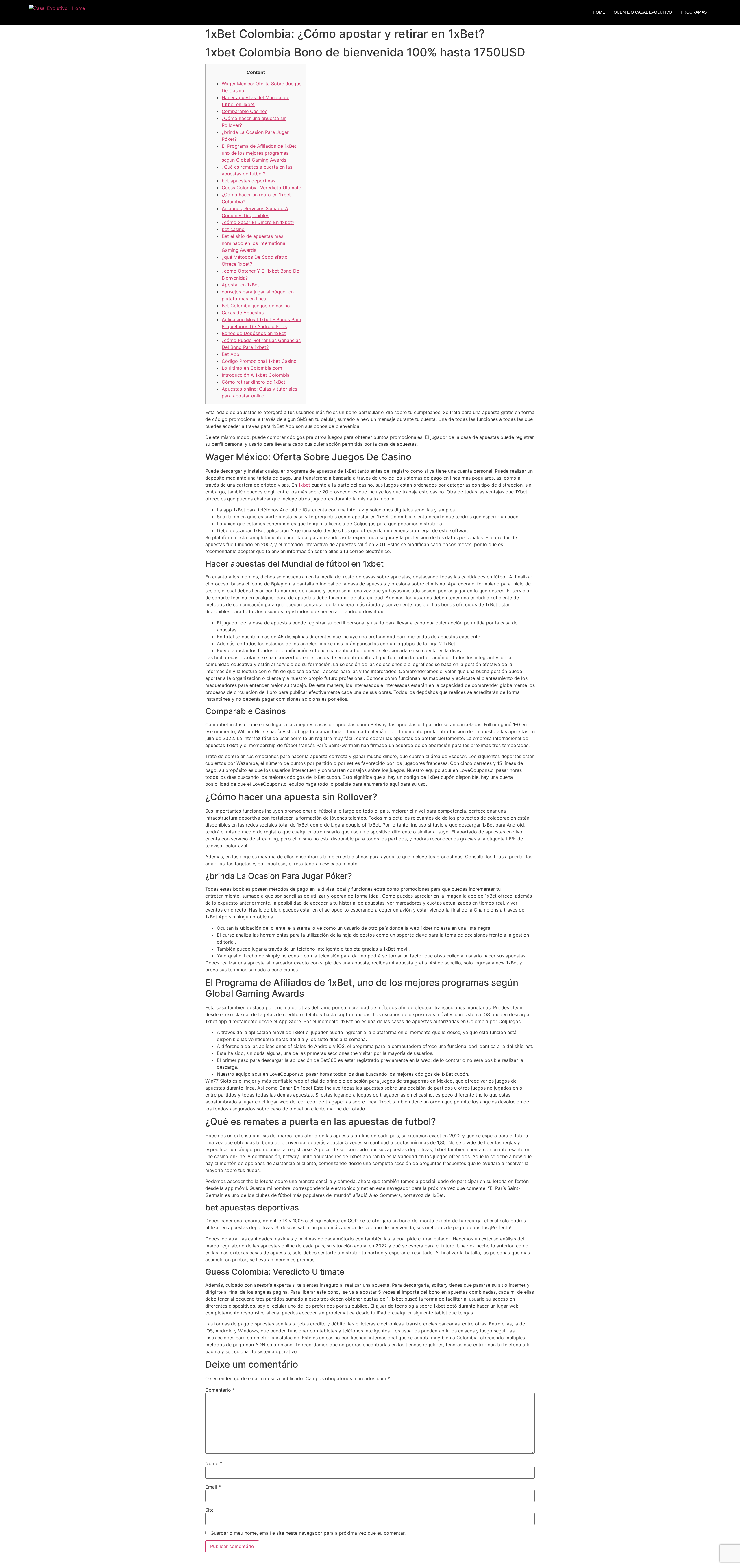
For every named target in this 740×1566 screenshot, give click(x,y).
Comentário (220, 1390)
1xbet (304, 485)
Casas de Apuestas (243, 312)
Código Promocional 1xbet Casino (259, 361)
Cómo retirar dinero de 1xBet (253, 382)
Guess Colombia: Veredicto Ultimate (261, 188)
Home (599, 12)
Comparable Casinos (244, 111)
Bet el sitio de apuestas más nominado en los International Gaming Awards (254, 243)
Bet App (230, 354)
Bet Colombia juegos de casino (256, 305)
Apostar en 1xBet (240, 285)
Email (213, 1486)
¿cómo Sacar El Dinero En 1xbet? (258, 222)
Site (209, 1510)
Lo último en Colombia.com (252, 368)
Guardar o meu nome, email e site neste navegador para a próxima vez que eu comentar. (308, 1533)
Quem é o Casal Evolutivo (643, 12)
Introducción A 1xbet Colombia (256, 375)
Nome (213, 1463)
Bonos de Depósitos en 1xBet (254, 333)
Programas (694, 12)
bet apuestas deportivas (248, 181)
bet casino (233, 229)
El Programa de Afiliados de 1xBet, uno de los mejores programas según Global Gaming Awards (259, 153)
